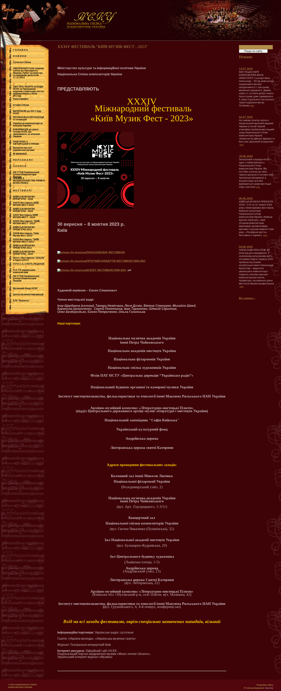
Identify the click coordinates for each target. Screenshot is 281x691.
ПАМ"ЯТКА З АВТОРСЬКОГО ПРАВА (26, 142)
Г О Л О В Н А (20, 50)
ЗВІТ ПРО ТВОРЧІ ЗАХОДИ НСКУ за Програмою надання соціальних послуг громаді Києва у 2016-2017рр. (28, 91)
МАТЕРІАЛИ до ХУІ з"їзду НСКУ (27, 112)
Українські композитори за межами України (28, 124)
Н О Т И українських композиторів (24, 271)
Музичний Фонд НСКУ (25, 288)
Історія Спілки (21, 105)
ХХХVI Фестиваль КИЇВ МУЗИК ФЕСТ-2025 (26, 203)
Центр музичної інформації (28, 294)
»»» (252, 105)
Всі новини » (247, 298)
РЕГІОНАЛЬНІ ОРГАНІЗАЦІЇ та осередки (28, 118)
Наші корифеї (20, 99)
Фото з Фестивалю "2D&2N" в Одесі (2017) (29, 258)
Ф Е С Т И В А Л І (22, 190)
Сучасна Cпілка (22, 62)
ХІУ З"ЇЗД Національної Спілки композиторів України (26, 174)
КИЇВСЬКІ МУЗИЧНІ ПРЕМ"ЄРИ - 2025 (24, 210)
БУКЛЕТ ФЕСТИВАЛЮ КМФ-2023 (106, 270)
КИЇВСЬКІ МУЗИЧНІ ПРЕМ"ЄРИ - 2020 (24, 252)
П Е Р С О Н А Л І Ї (22, 160)
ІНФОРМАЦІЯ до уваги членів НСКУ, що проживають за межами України (26, 133)
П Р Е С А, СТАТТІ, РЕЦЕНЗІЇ (28, 264)
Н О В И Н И (19, 56)
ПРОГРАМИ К (95, 261)
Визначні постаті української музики (23, 148)
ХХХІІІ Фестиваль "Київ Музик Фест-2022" (26, 234)
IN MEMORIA (20, 154)
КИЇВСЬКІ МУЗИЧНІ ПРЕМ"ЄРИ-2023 (24, 228)
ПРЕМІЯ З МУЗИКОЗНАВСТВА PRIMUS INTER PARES (29, 180)
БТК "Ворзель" (21, 300)
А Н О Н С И (19, 166)
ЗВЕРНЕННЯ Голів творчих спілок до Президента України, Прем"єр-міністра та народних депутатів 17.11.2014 (28, 73)
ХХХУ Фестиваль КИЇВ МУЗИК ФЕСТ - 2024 (25, 216)
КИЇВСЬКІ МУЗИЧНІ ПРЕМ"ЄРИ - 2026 (24, 197)
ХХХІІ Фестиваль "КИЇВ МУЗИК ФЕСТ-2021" (26, 240)
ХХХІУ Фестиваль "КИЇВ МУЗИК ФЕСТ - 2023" (26, 222)
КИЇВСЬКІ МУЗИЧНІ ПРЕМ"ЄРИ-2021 (24, 246)
